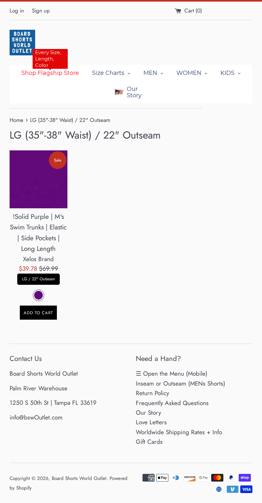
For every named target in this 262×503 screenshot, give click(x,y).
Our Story (148, 412)
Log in (17, 10)
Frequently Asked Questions (172, 403)
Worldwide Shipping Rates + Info (179, 432)
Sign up (41, 10)
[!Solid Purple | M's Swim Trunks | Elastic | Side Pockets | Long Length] (38, 179)
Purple (38, 295)
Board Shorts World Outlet (79, 478)
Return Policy (152, 393)
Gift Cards (149, 441)
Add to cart (38, 313)
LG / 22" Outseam (38, 278)
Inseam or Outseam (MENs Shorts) (180, 383)
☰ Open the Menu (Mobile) (171, 373)
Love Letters (151, 422)
